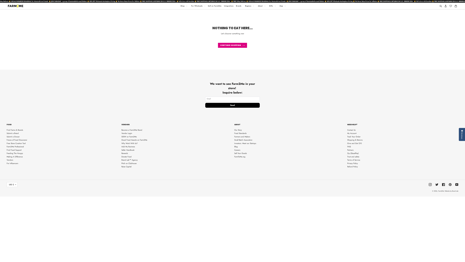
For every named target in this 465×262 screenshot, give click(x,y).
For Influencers (12, 163)
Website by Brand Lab (451, 191)
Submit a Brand (13, 133)
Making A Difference (15, 156)
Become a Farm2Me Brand (131, 130)
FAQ (349, 146)
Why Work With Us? (129, 143)
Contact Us (351, 130)
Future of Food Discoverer (17, 140)
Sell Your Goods (240, 153)
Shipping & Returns (355, 140)
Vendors (10, 160)
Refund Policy (352, 166)
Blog (236, 146)
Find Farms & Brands (15, 130)
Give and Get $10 (354, 143)
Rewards (124, 153)
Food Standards (240, 133)
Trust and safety (353, 156)
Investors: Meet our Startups (245, 143)
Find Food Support (14, 150)
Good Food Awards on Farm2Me (134, 140)
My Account (351, 133)
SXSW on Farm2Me (129, 136)
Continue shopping (230, 45)
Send (232, 105)
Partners (350, 150)
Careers (237, 150)
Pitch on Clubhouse (129, 163)
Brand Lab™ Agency (129, 160)
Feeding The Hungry (15, 153)
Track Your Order (353, 136)
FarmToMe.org (239, 156)
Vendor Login (126, 133)
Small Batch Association (243, 140)
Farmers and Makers (242, 136)
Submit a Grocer (13, 136)
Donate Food (126, 156)
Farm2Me (441, 191)
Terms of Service (353, 160)
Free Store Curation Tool (16, 143)
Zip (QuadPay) (353, 153)
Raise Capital (126, 166)
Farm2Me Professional (15, 146)
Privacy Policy (352, 163)
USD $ (11, 184)
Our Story (238, 130)
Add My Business (128, 146)
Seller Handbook (127, 150)
